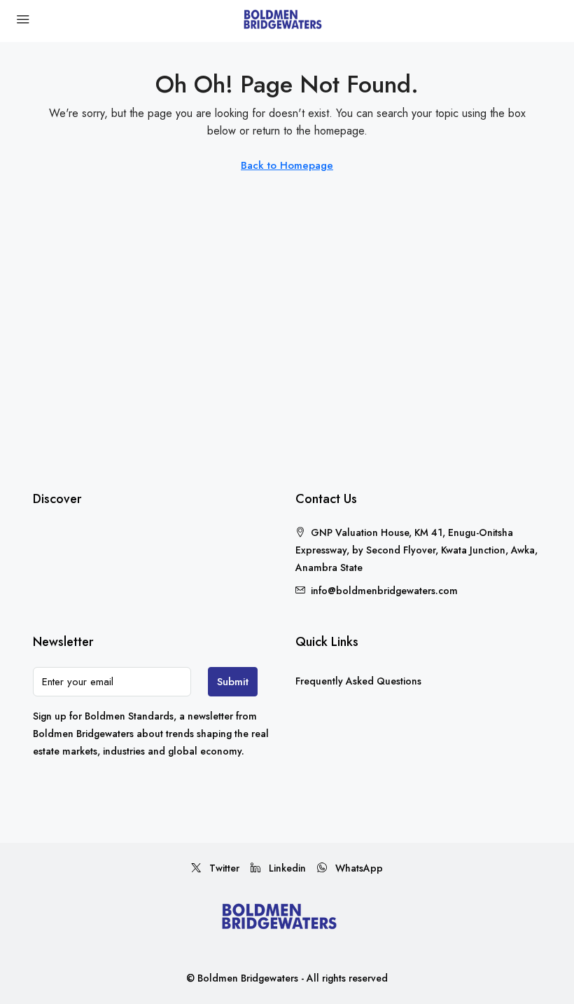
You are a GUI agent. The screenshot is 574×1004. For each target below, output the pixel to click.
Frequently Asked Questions (358, 681)
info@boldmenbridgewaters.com (384, 591)
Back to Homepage (287, 165)
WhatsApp (357, 868)
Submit (232, 681)
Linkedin (286, 868)
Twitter (222, 868)
